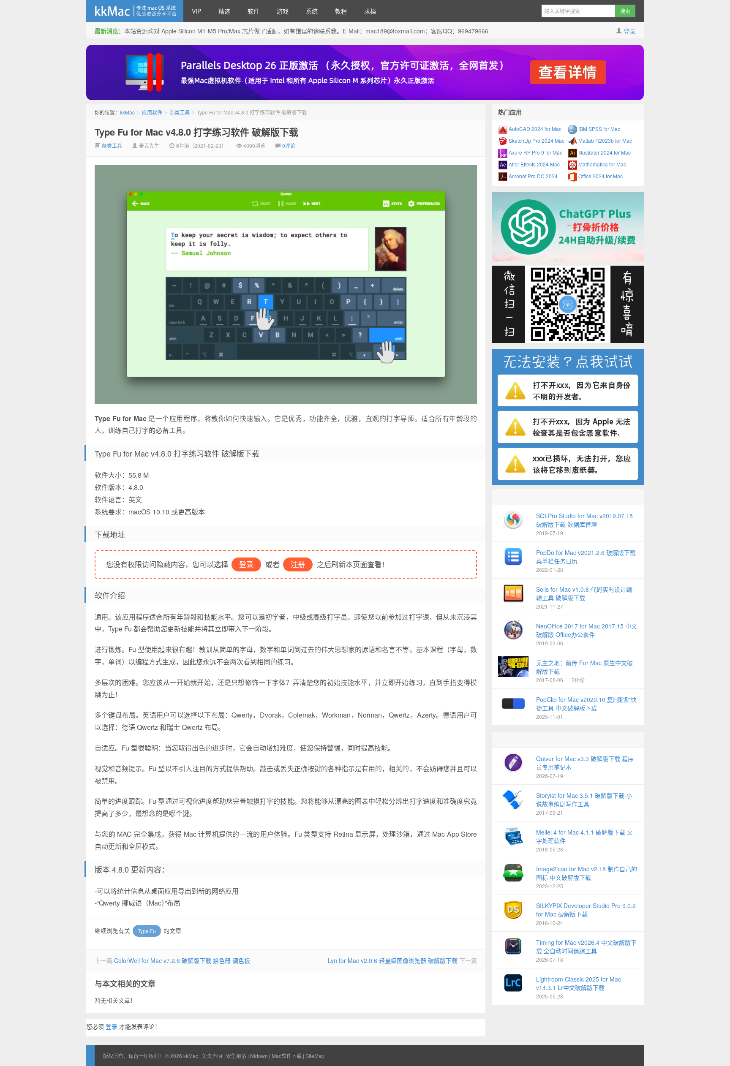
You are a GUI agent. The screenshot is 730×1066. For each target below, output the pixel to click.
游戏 (283, 11)
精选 (224, 11)
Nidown (259, 1055)
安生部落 (236, 1055)
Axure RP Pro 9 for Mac (534, 152)
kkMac (134, 11)
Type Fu (147, 930)
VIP (196, 11)
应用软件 (152, 112)
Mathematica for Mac (601, 164)
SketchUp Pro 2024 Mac (535, 140)
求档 (370, 11)
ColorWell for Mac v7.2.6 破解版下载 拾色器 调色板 (182, 960)
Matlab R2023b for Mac (604, 140)
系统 (312, 11)
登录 (629, 31)
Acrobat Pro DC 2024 (532, 175)
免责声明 (212, 1055)
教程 (341, 11)
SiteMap (314, 1055)
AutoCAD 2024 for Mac (534, 128)
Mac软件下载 (287, 1055)
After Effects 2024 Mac (533, 164)
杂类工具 (179, 112)
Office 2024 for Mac (600, 175)
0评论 (288, 145)
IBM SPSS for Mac (598, 128)
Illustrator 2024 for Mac (604, 152)
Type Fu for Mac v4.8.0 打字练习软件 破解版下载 (196, 132)
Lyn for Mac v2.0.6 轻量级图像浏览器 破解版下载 (393, 960)
